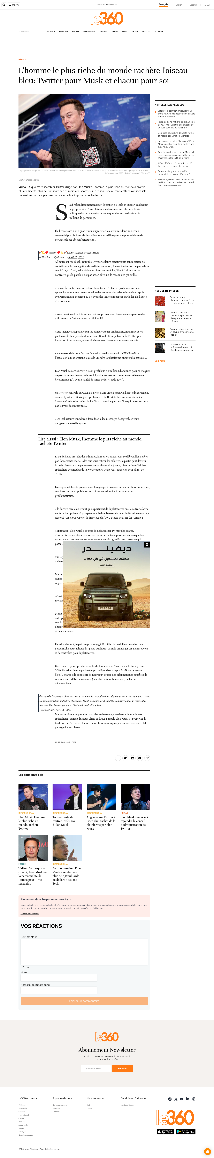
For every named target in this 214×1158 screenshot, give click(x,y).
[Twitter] (176, 1098)
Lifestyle (146, 32)
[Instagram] (194, 1098)
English (179, 5)
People (135, 32)
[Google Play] (186, 1131)
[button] (207, 1151)
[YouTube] (182, 1098)
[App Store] (165, 1131)
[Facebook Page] (170, 1098)
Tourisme (159, 32)
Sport (125, 32)
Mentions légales (127, 1105)
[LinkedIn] (188, 1098)
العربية (207, 5)
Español (193, 5)
